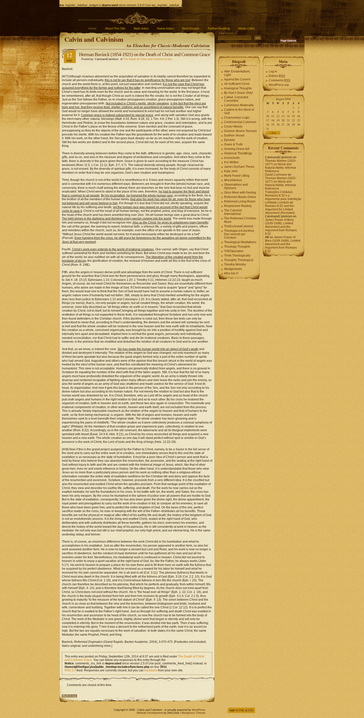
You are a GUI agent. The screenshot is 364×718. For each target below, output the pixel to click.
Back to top (69, 695)
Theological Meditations (240, 242)
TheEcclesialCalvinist (238, 226)
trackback (150, 670)
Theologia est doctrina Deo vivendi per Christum (239, 234)
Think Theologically (237, 255)
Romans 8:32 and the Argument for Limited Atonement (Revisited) (280, 209)
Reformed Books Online (240, 197)
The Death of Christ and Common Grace (147, 59)
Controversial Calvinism (240, 122)
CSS (250, 710)
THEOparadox (233, 251)
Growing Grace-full (236, 149)
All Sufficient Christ (236, 84)
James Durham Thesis (239, 166)
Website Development (150, 712)
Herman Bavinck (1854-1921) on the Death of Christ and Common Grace (144, 54)
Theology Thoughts (237, 246)
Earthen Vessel (234, 135)
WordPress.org (279, 85)
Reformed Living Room (239, 201)
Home (92, 28)
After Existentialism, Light (237, 73)
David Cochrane (276, 174)
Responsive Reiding (238, 206)
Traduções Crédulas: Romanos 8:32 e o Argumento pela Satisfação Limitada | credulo (283, 197)
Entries (277, 76)
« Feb (273, 133)
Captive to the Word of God (239, 111)
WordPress (199, 709)
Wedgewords (233, 269)
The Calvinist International (233, 212)
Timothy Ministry (235, 264)
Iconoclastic (232, 158)
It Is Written (231, 162)
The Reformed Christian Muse (240, 220)
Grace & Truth (233, 144)
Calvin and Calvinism (93, 39)
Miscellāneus (233, 180)
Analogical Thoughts (238, 88)
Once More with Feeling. (240, 192)
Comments (279, 80)
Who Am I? (231, 273)
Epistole (229, 140)
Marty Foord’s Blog (236, 175)
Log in (273, 71)
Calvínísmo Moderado (239, 105)
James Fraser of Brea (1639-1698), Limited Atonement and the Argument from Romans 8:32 (281, 226)
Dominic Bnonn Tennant (240, 131)
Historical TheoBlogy (238, 153)
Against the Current (237, 79)
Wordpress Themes (194, 712)
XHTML (240, 710)
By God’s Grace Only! (238, 93)
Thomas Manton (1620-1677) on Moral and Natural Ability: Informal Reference (280, 166)
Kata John (231, 171)
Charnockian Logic (237, 117)
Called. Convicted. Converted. (236, 99)
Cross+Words (233, 126)
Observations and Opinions (236, 186)
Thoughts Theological (238, 260)
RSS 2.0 (70, 670)
